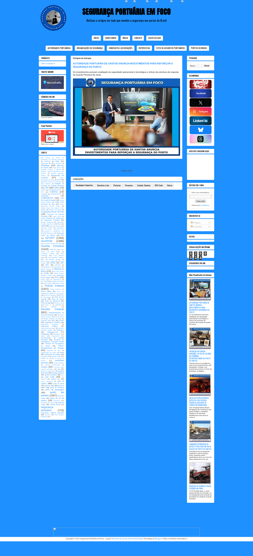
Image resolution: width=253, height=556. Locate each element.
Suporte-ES (55, 336)
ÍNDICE (125, 37)
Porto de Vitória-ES (52, 301)
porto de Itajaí (49, 386)
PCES (43, 279)
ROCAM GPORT (49, 307)
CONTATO (138, 37)
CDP (46, 188)
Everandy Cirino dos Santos (52, 234)
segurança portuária (47, 409)
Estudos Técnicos (143, 185)
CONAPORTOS (56, 194)
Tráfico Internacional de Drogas (52, 347)
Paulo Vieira (59, 283)
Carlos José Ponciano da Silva (52, 203)
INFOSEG (53, 249)
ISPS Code (159, 185)
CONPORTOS (47, 198)
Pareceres (129, 185)
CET (42, 192)
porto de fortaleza (57, 387)
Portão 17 (48, 305)
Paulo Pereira (48, 283)
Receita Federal (52, 309)
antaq (62, 352)
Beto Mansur (46, 183)
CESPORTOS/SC (55, 190)
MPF (62, 263)
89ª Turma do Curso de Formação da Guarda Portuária (52, 158)
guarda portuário (51, 375)
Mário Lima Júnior (58, 271)
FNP (62, 235)
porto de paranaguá (54, 390)
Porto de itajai (46, 303)
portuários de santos (48, 403)
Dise (59, 224)
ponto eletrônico (47, 381)
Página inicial (126, 171)
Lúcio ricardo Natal (48, 261)
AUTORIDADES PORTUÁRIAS (59, 48)
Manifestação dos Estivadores (51, 267)
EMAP (43, 226)
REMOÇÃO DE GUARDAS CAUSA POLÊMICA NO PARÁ (200, 487)
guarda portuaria (58, 373)
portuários (56, 400)
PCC (57, 277)
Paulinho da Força (57, 281)
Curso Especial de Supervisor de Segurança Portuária (52, 219)
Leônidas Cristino (47, 253)
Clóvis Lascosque (55, 210)
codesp (44, 367)
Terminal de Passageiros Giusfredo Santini (52, 341)
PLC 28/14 (44, 281)
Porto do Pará (59, 303)
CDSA (43, 190)
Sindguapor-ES (52, 332)
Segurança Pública (49, 326)
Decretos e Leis (103, 185)
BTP (58, 180)
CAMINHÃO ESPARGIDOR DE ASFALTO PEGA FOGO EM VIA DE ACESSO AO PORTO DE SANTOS (200, 446)
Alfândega (45, 165)
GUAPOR (46, 241)
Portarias (117, 185)
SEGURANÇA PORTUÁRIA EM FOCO (126, 11)
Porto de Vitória (58, 299)
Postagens (197, 223)
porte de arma (58, 383)
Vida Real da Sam (118, 539)
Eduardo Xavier (46, 228)
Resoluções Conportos (84, 185)
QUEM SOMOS (110, 37)
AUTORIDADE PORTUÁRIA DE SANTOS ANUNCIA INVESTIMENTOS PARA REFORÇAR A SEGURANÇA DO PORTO (199, 307)
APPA (57, 161)
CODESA (54, 192)
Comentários (197, 227)
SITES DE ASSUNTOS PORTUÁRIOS (170, 48)
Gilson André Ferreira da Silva (51, 243)
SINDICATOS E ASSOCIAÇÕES (121, 48)
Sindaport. (60, 330)
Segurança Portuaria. (50, 324)
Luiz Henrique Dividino (56, 257)
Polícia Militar (46, 291)
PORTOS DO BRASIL (199, 48)
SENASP (44, 320)
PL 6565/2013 (55, 279)
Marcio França (46, 269)
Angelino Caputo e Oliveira (51, 169)
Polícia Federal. (55, 289)
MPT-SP (57, 265)
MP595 (52, 263)
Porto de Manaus (50, 295)
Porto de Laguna (58, 293)
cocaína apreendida (52, 365)
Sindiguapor (45, 334)
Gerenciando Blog (135, 539)
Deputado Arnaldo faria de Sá (52, 223)
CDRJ (56, 188)
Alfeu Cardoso (56, 163)
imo (62, 375)
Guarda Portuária (52, 246)
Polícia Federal (54, 285)
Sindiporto (57, 334)
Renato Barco (59, 317)
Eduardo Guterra (55, 226)
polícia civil (55, 379)
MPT (47, 265)
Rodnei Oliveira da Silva (52, 318)
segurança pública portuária (52, 413)
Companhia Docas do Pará (52, 212)
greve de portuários (48, 371)
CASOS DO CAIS (154, 37)
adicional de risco (54, 350)
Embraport (60, 228)
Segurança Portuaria (52, 322)
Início (96, 37)
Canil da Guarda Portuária (52, 199)
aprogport (44, 356)
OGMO (46, 273)
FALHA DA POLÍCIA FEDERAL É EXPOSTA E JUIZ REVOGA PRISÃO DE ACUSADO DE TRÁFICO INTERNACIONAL (199, 401)
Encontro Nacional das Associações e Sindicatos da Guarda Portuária (52, 231)
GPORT (50, 238)
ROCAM (58, 305)
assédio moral (56, 356)
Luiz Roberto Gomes (53, 259)
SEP (53, 320)
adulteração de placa (48, 352)
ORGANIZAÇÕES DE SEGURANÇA (90, 48)
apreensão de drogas (52, 354)
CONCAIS (44, 196)
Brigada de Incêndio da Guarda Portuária (52, 184)
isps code (49, 377)
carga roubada (59, 363)
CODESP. (44, 194)
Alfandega (44, 163)
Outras (169, 185)
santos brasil (55, 404)
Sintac (43, 336)
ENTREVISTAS (144, 48)
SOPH (61, 320)
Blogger (158, 539)
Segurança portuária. (48, 328)
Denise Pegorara (47, 222)
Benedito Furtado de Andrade (51, 182)
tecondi (47, 415)
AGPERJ (47, 161)
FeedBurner (205, 205)
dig (59, 369)
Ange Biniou (57, 167)
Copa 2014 (57, 216)
